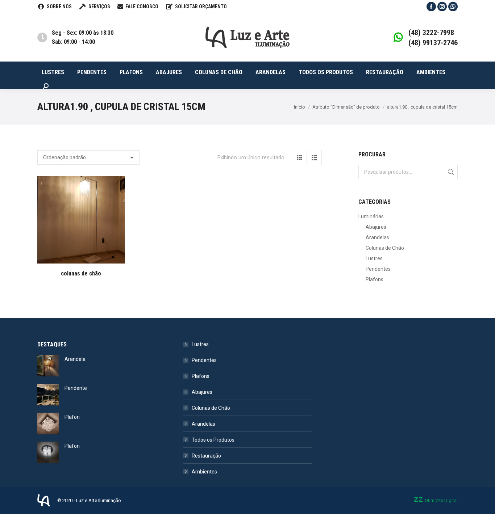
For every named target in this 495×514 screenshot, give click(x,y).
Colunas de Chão (385, 248)
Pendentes (378, 269)
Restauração (206, 456)
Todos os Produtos (213, 440)
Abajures (376, 227)
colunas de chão (81, 273)
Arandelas (377, 237)
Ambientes (204, 472)
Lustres (374, 258)
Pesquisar (450, 172)
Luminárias (371, 216)
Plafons (374, 279)
